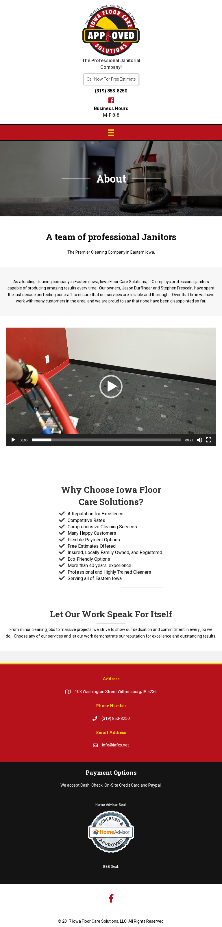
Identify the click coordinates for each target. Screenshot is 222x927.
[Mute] (199, 440)
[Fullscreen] (209, 440)
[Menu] (111, 132)
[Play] (13, 440)
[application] (111, 387)
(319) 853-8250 (111, 91)
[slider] (106, 440)
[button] (111, 79)
